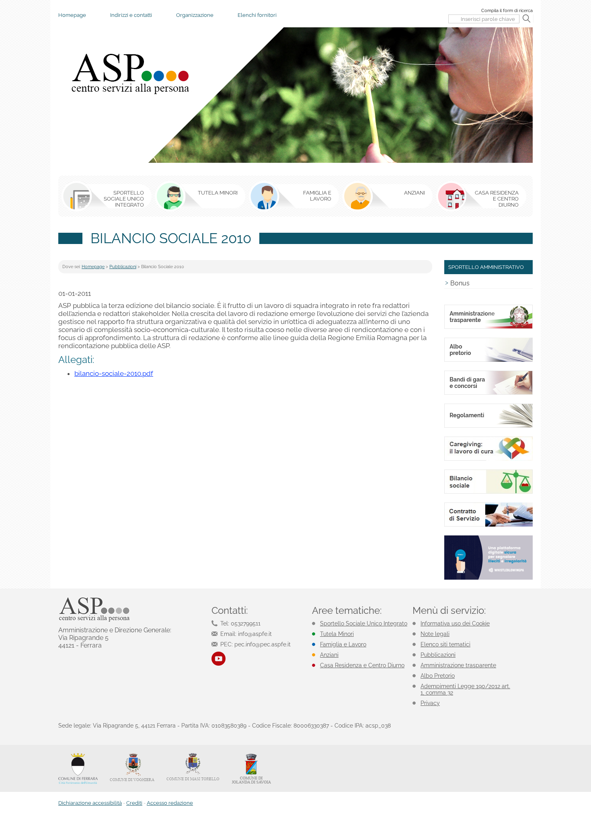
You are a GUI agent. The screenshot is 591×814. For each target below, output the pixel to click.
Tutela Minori (337, 634)
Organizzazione (194, 15)
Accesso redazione (170, 803)
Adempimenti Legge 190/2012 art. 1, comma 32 (465, 689)
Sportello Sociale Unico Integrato (363, 623)
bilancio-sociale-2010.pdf (113, 373)
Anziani (329, 655)
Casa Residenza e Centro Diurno (362, 665)
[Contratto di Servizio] (488, 525)
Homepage (72, 15)
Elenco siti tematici (445, 644)
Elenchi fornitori (257, 15)
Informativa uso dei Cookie (455, 623)
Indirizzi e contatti (131, 15)
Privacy (430, 703)
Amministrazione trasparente (458, 665)
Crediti (134, 803)
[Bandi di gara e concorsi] (488, 393)
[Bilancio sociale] (488, 492)
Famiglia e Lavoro (343, 644)
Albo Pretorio (438, 676)
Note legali (435, 634)
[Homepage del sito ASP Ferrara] (129, 73)
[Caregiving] (488, 459)
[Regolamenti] (488, 426)
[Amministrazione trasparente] (488, 327)
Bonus (460, 283)
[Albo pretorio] (488, 360)
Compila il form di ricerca (507, 10)
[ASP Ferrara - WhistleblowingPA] (488, 578)
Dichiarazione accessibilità (90, 803)
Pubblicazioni (122, 266)
